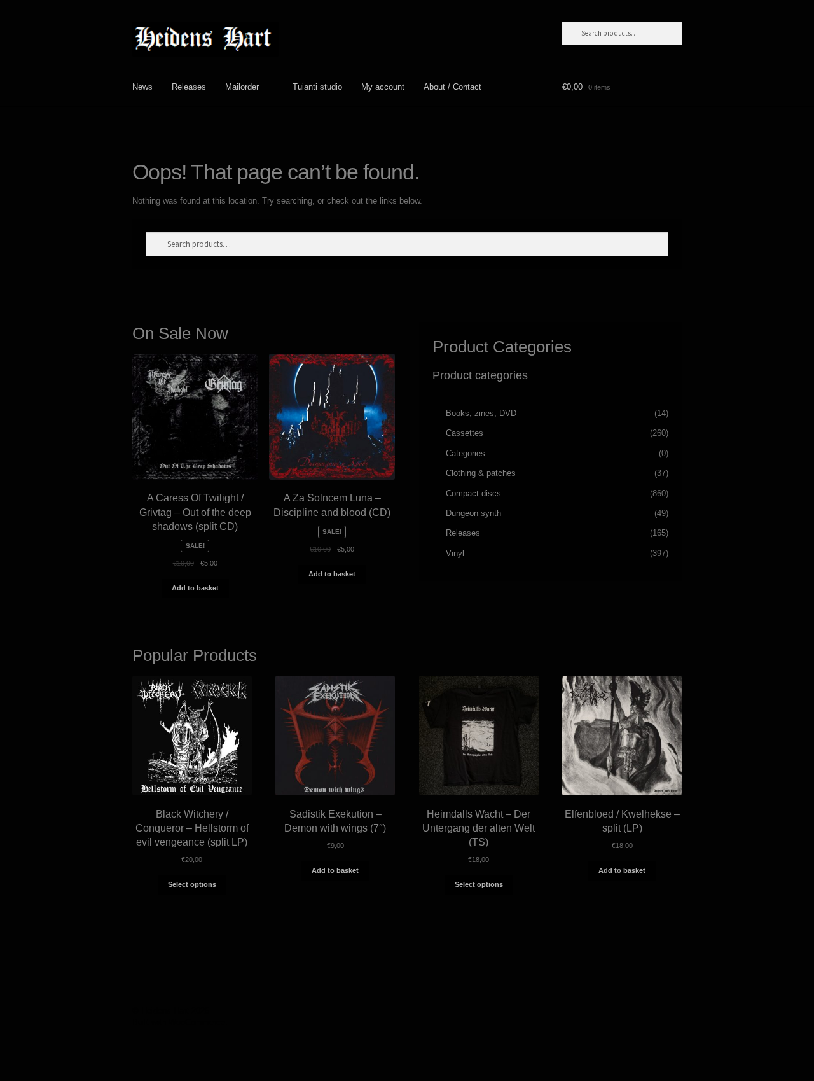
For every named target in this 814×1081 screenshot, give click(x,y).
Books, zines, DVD (481, 413)
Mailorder (242, 87)
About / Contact (452, 87)
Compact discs (473, 493)
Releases (189, 87)
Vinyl (455, 553)
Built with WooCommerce (178, 1022)
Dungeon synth (473, 513)
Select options (192, 884)
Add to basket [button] (195, 588)
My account (382, 87)
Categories (465, 453)
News (142, 87)
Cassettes (464, 433)
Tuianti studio (317, 87)
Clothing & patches (481, 473)
